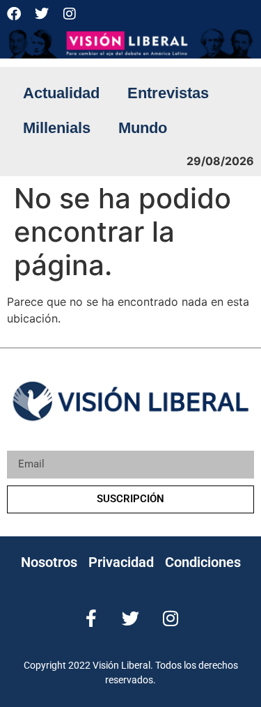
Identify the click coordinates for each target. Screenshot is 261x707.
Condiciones (203, 562)
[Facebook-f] (91, 618)
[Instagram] (70, 14)
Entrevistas (168, 93)
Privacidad (121, 562)
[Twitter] (42, 14)
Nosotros (49, 562)
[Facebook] (14, 14)
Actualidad (61, 93)
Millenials (56, 128)
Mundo (142, 128)
